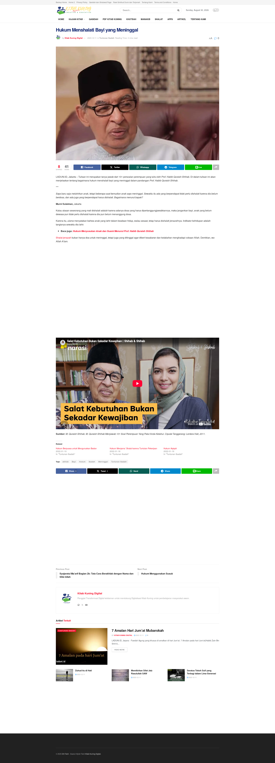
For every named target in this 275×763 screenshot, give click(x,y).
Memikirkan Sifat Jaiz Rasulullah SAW (141, 672)
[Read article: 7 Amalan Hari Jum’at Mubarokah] (81, 646)
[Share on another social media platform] (216, 167)
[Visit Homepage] (74, 10)
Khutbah (131, 19)
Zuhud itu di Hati (83, 670)
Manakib (145, 19)
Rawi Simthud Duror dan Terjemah (126, 2)
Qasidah (93, 19)
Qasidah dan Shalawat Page (100, 2)
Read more (120, 649)
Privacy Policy (81, 2)
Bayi (74, 461)
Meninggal (103, 461)
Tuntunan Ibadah (106, 38)
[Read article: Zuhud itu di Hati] (64, 675)
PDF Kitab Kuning (112, 19)
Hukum (82, 461)
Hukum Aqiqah (170, 448)
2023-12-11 (92, 38)
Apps (170, 19)
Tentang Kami (147, 2)
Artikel (181, 19)
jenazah (67, 237)
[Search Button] (179, 10)
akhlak (66, 461)
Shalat (159, 19)
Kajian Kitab (76, 19)
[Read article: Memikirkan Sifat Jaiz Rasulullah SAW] (120, 675)
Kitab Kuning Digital (74, 38)
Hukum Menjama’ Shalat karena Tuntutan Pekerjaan (133, 448)
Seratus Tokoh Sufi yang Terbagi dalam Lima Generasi (201, 672)
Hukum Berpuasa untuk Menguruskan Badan (76, 448)
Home (175, 2)
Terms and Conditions (162, 2)
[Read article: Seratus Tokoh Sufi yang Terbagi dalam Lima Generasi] (176, 675)
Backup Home (61, 2)
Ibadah (92, 461)
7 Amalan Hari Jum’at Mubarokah (138, 630)
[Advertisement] (137, 519)
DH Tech (65, 754)
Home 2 (72, 2)
